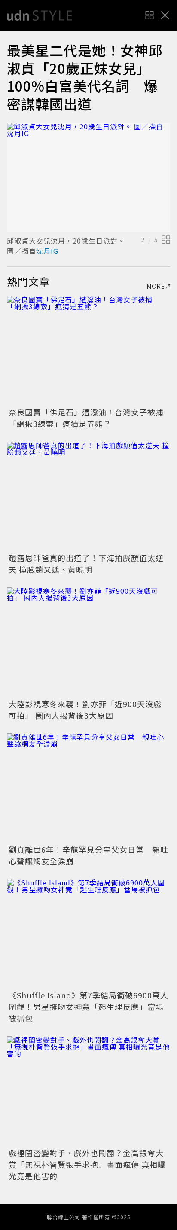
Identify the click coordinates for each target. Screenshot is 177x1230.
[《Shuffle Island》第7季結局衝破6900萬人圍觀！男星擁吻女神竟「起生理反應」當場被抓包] (88, 933)
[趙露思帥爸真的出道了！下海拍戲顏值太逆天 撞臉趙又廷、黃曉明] (88, 496)
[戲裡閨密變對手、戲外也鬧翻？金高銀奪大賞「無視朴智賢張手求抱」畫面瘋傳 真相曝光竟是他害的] (88, 1090)
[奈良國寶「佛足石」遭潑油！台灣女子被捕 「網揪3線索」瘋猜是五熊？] (88, 350)
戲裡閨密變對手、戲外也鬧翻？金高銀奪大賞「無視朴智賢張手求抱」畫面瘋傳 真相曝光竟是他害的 (87, 1164)
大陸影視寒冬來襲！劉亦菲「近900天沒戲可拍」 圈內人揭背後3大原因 (85, 709)
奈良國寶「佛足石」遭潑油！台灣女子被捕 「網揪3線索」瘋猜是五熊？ (90, 417)
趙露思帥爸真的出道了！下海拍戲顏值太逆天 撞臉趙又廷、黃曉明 (86, 563)
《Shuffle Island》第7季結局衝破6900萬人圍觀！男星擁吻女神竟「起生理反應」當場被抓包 (88, 1006)
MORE (156, 286)
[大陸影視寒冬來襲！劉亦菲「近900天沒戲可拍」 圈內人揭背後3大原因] (88, 641)
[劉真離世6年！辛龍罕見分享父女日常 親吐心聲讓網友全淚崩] (88, 787)
